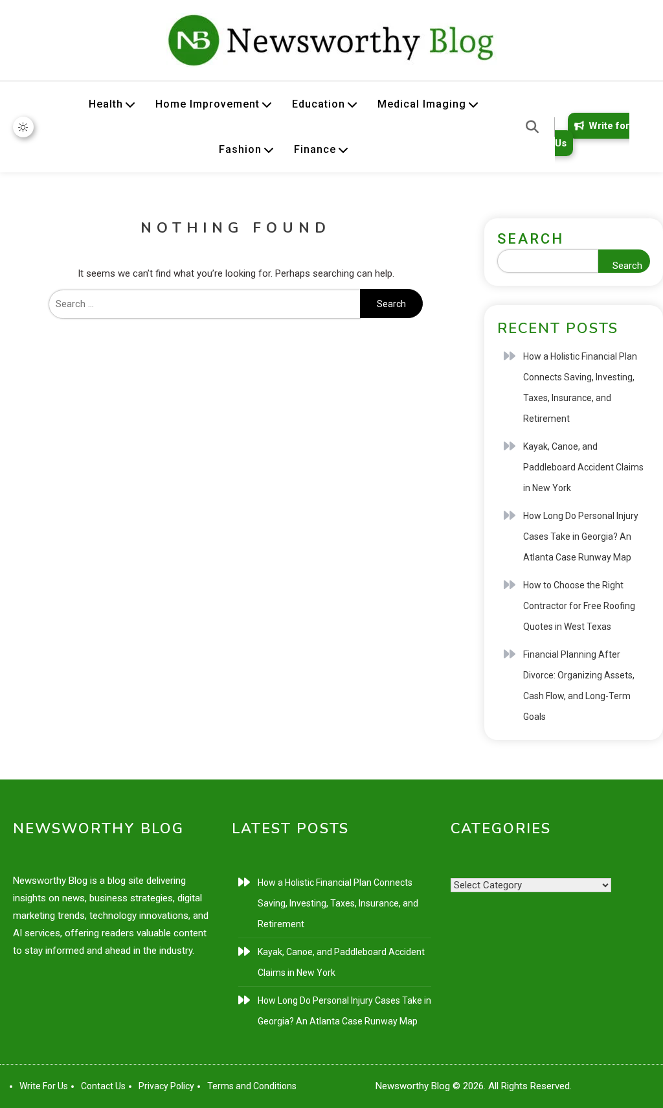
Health (106, 104)
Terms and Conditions (252, 1086)
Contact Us (103, 1086)
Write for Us (592, 134)
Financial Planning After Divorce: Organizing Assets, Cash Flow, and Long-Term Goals (579, 685)
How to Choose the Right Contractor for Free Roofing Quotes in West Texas (579, 606)
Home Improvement (207, 104)
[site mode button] (23, 127)
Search (530, 239)
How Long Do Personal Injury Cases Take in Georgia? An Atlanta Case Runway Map (580, 536)
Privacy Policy (166, 1086)
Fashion (240, 149)
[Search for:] (204, 304)
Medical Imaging (421, 104)
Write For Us (43, 1086)
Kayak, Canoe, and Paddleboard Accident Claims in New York (583, 467)
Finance (315, 149)
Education (318, 104)
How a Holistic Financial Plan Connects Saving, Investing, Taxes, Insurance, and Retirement (580, 387)
